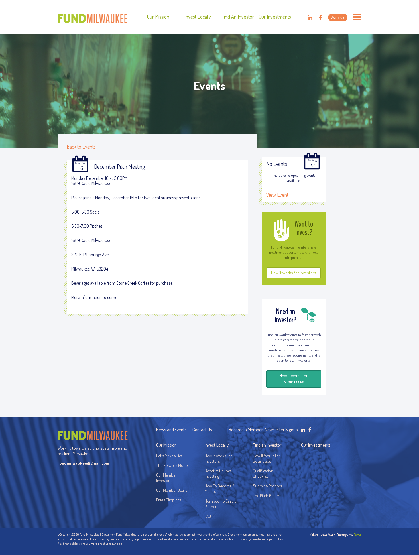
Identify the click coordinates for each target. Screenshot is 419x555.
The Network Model (172, 465)
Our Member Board (172, 490)
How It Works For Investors (218, 458)
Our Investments (275, 16)
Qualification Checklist (263, 473)
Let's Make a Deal (170, 455)
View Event (277, 195)
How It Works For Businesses (266, 458)
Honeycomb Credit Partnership (220, 503)
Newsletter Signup (281, 429)
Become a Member (246, 429)
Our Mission (158, 16)
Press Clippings (168, 500)
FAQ (208, 516)
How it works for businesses (294, 379)
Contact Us (202, 429)
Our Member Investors (166, 477)
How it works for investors (293, 272)
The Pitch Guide (266, 495)
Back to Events (81, 146)
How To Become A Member (220, 488)
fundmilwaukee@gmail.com (83, 463)
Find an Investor (237, 16)
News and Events (171, 429)
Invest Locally (197, 16)
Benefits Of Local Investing (219, 473)
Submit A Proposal (268, 486)
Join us (338, 17)
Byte (357, 535)
